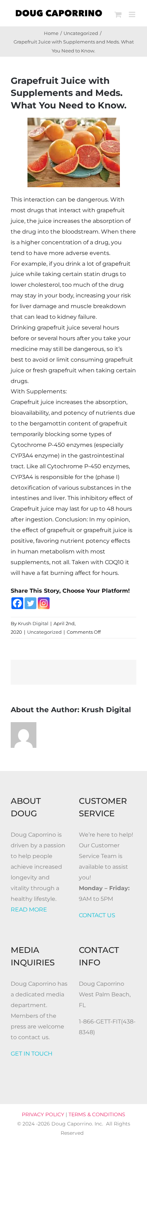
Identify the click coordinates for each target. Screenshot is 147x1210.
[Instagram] (44, 603)
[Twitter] (30, 603)
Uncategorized (44, 632)
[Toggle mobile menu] (132, 14)
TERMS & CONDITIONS (97, 1114)
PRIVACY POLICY (43, 1114)
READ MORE (29, 909)
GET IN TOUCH (31, 1053)
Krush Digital (33, 623)
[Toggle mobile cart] (118, 14)
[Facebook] (17, 603)
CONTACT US (97, 915)
